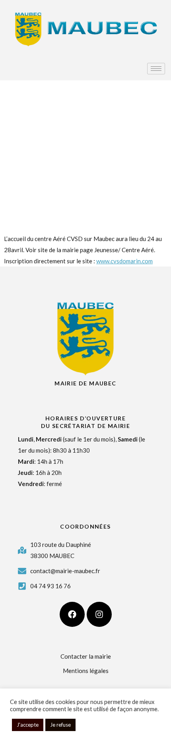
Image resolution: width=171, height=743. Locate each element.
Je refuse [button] (60, 725)
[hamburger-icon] (156, 68)
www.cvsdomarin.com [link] (124, 261)
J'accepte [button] (28, 725)
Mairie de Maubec (85, 383)
